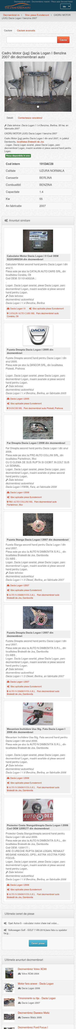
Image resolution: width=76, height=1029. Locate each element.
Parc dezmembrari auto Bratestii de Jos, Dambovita (33, 596)
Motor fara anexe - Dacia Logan (36, 983)
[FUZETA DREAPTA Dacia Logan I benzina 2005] (38, 336)
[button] (9, 87)
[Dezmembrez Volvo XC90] (9, 972)
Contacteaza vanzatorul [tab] (30, 117)
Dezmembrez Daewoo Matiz (33, 1012)
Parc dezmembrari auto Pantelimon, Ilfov (32, 503)
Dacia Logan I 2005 (19, 398)
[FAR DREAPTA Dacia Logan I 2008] (38, 429)
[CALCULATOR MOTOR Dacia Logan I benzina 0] (38, 242)
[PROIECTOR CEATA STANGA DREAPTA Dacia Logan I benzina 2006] (38, 811)
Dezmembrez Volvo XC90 (32, 969)
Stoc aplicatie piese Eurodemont (48, 308)
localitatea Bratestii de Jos (30, 141)
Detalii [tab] (10, 117)
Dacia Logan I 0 (17, 308)
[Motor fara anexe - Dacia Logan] (9, 987)
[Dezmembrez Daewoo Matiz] (9, 1016)
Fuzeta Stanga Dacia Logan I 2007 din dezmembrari (38, 539)
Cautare (8, 30)
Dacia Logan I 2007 (19, 585)
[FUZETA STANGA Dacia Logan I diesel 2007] (38, 525)
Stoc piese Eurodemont (37, 15)
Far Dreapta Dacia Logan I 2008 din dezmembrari (36, 443)
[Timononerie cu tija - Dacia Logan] (9, 1002)
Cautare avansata (26, 30)
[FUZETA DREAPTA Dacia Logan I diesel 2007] (38, 618)
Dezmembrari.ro (11, 15)
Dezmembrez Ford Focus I (33, 1027)
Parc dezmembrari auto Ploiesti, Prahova (35, 408)
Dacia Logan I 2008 (19, 492)
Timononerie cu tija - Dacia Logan (37, 998)
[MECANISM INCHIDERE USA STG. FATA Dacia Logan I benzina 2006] (38, 715)
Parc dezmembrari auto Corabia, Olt (33, 315)
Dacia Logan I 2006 (19, 778)
